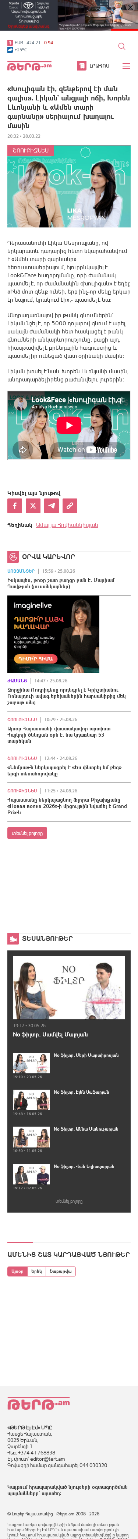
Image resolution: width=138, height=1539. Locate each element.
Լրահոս (99, 66)
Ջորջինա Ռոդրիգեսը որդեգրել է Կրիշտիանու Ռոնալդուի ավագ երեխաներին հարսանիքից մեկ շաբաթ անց (66, 696)
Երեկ (36, 1271)
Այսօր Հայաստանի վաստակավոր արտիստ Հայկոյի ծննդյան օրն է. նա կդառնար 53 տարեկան (58, 735)
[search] (122, 46)
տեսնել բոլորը (27, 833)
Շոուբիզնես (31, 150)
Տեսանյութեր (47, 938)
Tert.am (29, 66)
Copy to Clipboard (70, 505)
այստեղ (51, 1493)
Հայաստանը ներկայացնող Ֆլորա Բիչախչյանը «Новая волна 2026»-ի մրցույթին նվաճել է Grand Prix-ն (67, 806)
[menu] (126, 66)
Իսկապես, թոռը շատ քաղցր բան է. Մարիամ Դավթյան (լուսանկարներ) (60, 583)
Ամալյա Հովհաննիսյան (67, 524)
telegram (51, 505)
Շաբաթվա (61, 1271)
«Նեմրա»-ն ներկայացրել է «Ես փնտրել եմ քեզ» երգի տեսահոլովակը (64, 770)
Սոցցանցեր (21, 571)
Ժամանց (17, 680)
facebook (14, 505)
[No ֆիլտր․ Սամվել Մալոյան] (69, 987)
